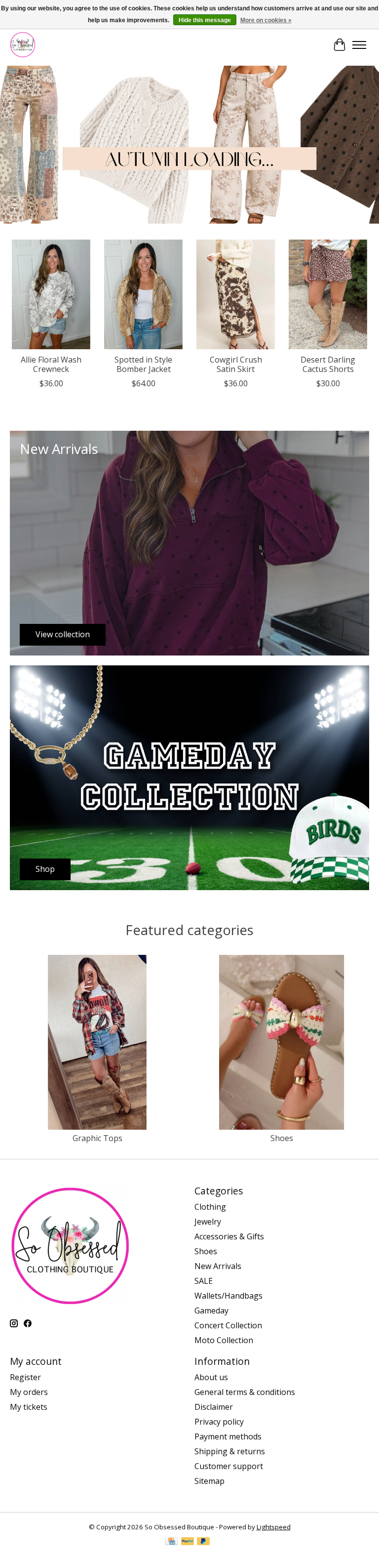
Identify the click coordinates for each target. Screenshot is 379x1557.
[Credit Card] (171, 1542)
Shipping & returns (229, 1451)
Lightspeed (274, 1526)
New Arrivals (217, 1266)
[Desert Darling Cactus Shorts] (328, 294)
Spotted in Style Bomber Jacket (143, 364)
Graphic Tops (97, 1138)
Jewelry (207, 1221)
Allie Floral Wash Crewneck (51, 364)
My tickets (28, 1406)
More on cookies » (266, 20)
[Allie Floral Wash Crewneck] (51, 294)
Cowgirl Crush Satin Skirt (236, 364)
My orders (29, 1392)
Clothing (210, 1206)
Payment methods (228, 1436)
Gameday (211, 1310)
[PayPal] (187, 1542)
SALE (203, 1280)
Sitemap (209, 1480)
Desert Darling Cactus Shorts (328, 364)
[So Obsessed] (23, 45)
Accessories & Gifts (229, 1236)
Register (25, 1377)
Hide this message (205, 20)
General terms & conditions (244, 1392)
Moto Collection (223, 1340)
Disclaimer (213, 1406)
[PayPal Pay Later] (203, 1542)
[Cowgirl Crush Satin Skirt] (235, 294)
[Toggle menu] (359, 45)
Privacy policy (219, 1421)
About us (211, 1377)
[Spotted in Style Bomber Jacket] (143, 294)
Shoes (281, 1138)
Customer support (228, 1466)
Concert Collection (228, 1325)
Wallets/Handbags (228, 1295)
